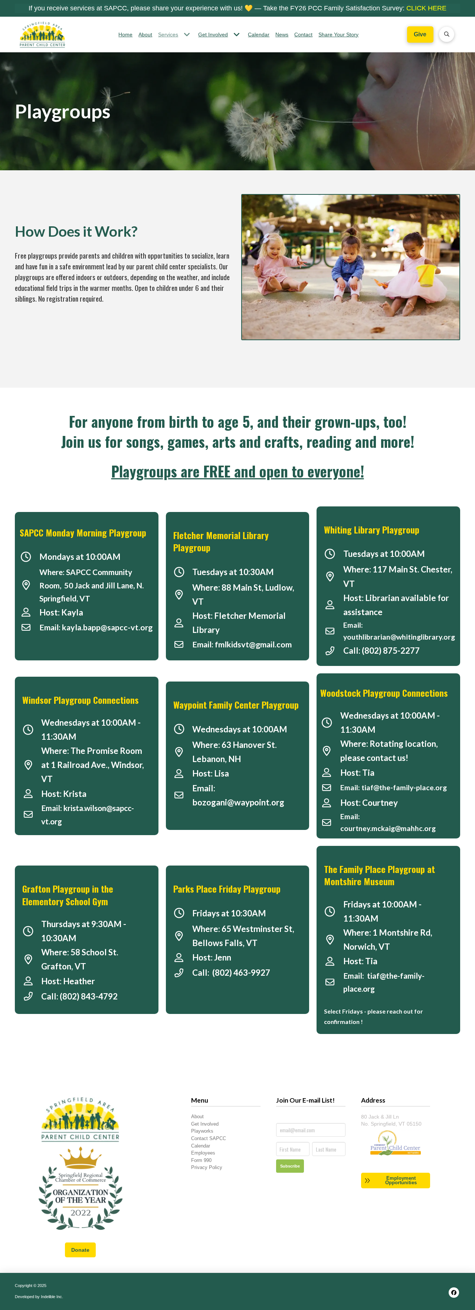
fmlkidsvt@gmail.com (252, 644)
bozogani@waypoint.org (238, 802)
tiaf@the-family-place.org (403, 787)
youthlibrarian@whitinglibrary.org (399, 637)
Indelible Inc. (52, 1296)
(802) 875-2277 (391, 651)
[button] (446, 34)
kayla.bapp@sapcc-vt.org (107, 627)
